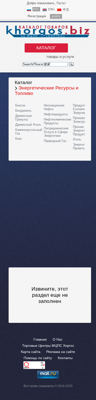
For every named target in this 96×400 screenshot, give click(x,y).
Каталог (46, 47)
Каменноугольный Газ (28, 131)
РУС (36, 9)
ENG (51, 9)
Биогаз (20, 105)
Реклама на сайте (60, 352)
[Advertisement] (48, 214)
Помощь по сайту (38, 358)
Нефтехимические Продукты (57, 121)
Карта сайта (30, 352)
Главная (40, 339)
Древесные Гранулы (23, 117)
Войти (56, 16)
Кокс (18, 138)
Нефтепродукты (56, 114)
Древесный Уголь (28, 124)
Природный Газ (55, 141)
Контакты (65, 358)
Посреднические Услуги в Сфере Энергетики (56, 132)
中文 (66, 9)
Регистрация (37, 16)
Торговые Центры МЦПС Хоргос (48, 346)
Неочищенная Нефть (54, 107)
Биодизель (23, 110)
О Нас (58, 339)
